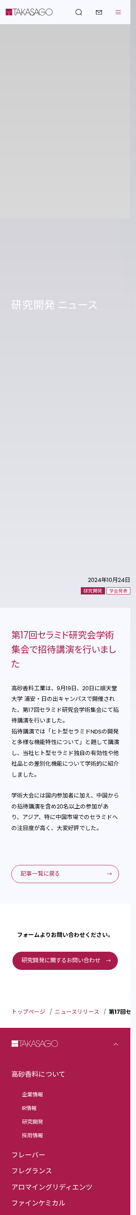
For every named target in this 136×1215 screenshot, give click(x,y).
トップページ (28, 1012)
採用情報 (32, 1135)
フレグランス (31, 1171)
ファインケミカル (38, 1203)
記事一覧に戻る (40, 873)
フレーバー (28, 1155)
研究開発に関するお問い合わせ (61, 960)
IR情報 (29, 1108)
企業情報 (32, 1094)
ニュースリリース (77, 1012)
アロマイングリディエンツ (52, 1187)
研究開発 (32, 1122)
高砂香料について (38, 1074)
